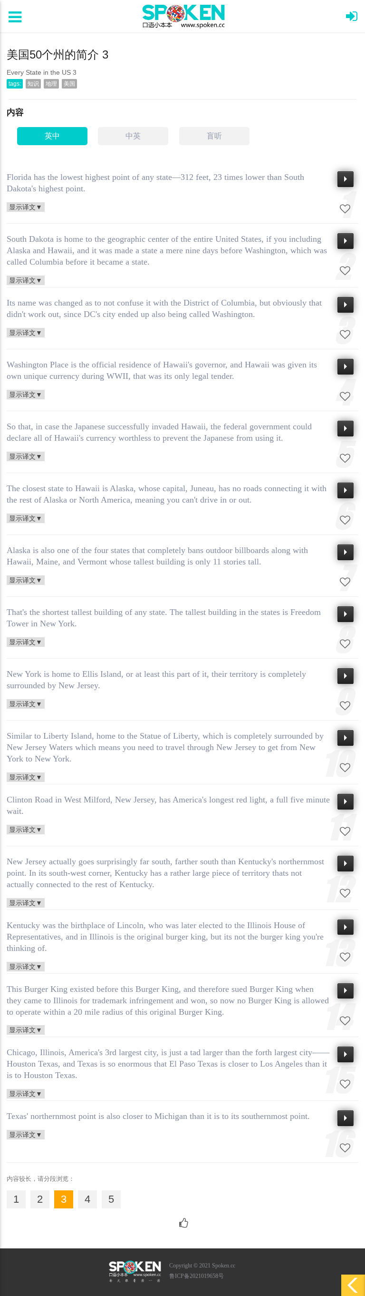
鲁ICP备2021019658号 (196, 1276)
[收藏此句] (345, 209)
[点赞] (182, 1218)
